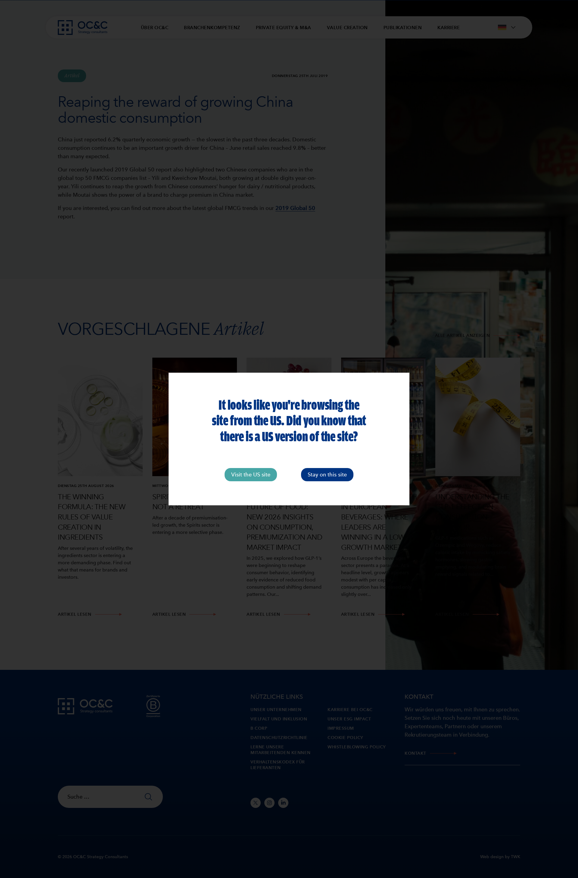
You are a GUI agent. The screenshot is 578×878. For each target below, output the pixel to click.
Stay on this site (327, 474)
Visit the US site (250, 474)
